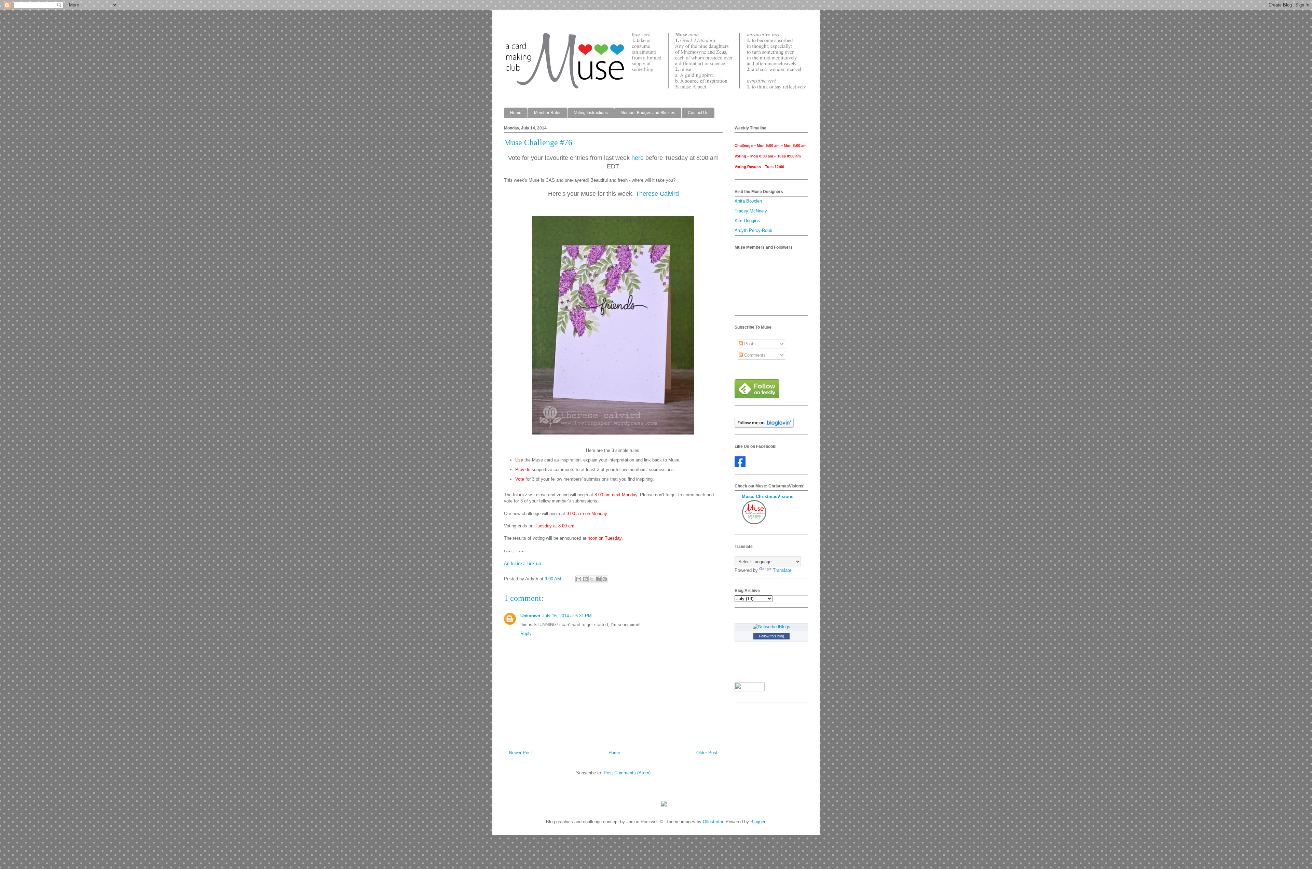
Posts (749, 343)
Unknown (530, 615)
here (637, 157)
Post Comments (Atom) (627, 772)
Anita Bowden (748, 201)
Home (515, 112)
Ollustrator (713, 821)
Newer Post (520, 752)
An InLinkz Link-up (522, 563)
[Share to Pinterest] (604, 579)
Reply (526, 633)
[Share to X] (591, 579)
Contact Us (698, 112)
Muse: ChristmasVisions (767, 496)
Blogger (757, 821)
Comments (754, 355)
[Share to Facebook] (598, 579)
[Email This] (578, 579)
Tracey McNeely (751, 210)
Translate (782, 570)
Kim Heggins (747, 220)
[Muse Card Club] (740, 465)
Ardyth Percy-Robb (753, 230)
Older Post (707, 752)
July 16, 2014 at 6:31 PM (567, 615)
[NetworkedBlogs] (771, 626)
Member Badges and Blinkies (647, 112)
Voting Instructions (591, 112)
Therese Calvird (657, 193)
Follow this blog (771, 636)
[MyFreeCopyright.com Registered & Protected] (664, 805)
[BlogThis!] (585, 579)
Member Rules (547, 112)
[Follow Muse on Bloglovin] (764, 426)
